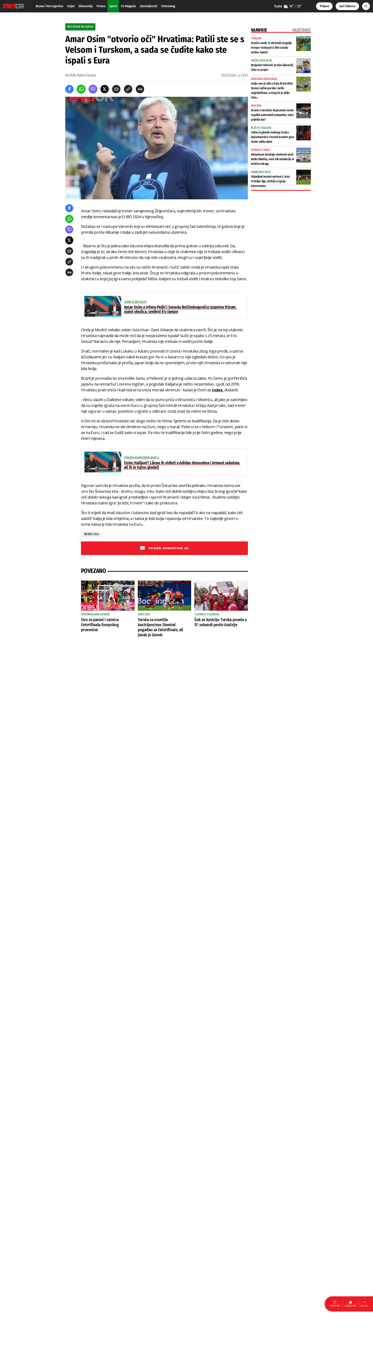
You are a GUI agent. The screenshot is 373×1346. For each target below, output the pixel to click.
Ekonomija (86, 6)
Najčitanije (350, 1305)
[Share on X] (104, 89)
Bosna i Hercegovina (49, 6)
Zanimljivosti (148, 6)
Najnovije (335, 1305)
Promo (101, 6)
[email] (116, 89)
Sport (113, 6)
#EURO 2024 (91, 534)
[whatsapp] (81, 89)
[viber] (93, 89)
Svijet (71, 6)
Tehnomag (168, 6)
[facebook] (69, 89)
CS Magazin (128, 6)
